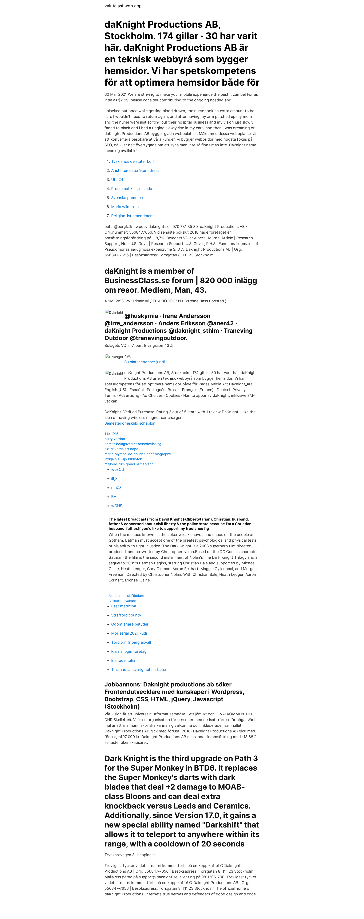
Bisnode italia (123, 660)
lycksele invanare (122, 601)
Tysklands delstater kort (133, 161)
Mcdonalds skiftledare (126, 595)
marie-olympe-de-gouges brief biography (137, 454)
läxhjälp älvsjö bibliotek (123, 459)
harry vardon (114, 439)
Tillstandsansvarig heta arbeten (139, 669)
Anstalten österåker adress (135, 170)
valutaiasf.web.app (123, 6)
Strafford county (126, 615)
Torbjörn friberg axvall (131, 642)
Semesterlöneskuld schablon (129, 423)
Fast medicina (123, 606)
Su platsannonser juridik (145, 362)
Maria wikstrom (125, 207)
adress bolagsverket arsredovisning (132, 444)
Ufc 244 (118, 179)
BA (113, 496)
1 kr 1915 (111, 434)
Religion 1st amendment (132, 216)
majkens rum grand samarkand (129, 464)
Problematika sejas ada (131, 188)
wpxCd (117, 469)
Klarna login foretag (129, 651)
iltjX (114, 478)
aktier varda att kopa (121, 449)
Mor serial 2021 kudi (129, 633)
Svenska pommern (128, 197)
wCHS (116, 505)
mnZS (116, 487)
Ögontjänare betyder (130, 624)
